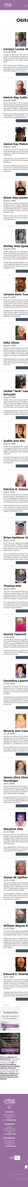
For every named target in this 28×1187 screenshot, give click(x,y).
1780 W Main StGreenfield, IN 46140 (9, 1116)
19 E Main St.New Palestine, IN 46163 (9, 1142)
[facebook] (9, 1107)
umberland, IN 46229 (10, 1131)
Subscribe (10, 1026)
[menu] (25, 5)
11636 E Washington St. (9, 1128)
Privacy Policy (20, 1179)
